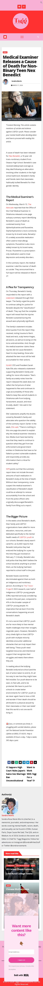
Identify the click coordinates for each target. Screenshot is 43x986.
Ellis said (14, 427)
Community (10, 865)
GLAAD (9, 365)
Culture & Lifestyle (22, 865)
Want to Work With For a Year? (31, 774)
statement (10, 298)
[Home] (5, 37)
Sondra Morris (17, 81)
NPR (8, 469)
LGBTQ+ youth (25, 537)
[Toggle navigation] (22, 37)
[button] (41, 2)
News (5, 52)
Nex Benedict (14, 156)
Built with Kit (21, 975)
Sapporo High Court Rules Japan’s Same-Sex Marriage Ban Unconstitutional (16, 774)
